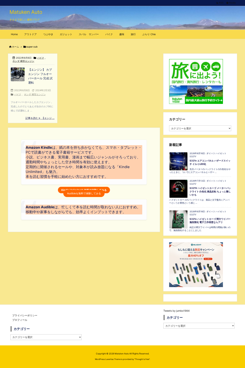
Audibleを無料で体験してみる (84, 193)
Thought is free (142, 359)
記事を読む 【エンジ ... (40, 117)
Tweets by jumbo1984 (176, 310)
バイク (40, 57)
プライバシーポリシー (24, 315)
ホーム (15, 46)
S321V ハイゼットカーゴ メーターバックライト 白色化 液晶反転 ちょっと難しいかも (210, 191)
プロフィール (19, 319)
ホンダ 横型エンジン (23, 61)
